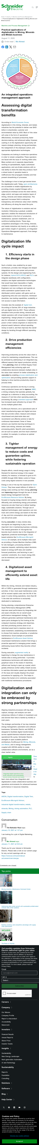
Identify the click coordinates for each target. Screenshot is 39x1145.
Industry (8, 17)
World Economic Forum (20, 122)
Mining (11, 808)
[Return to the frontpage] (11, 7)
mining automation (21, 808)
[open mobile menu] (37, 7)
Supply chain (6, 812)
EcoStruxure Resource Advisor (13, 497)
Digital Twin (28, 796)
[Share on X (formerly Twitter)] (10, 47)
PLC (30, 808)
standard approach (26, 399)
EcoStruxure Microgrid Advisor (13, 800)
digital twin (28, 305)
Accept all (19, 1141)
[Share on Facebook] (3, 47)
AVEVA (4, 796)
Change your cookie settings (19, 1136)
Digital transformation (15, 796)
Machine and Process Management (22, 17)
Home (2, 17)
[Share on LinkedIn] (6, 47)
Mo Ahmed (20, 41)
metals (28, 804)
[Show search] (32, 7)
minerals (5, 808)
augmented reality (21, 652)
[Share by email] (14, 47)
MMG (34, 389)
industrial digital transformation (13, 804)
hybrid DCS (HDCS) (18, 275)
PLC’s (32, 275)
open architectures (30, 184)
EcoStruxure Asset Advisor (23, 638)
